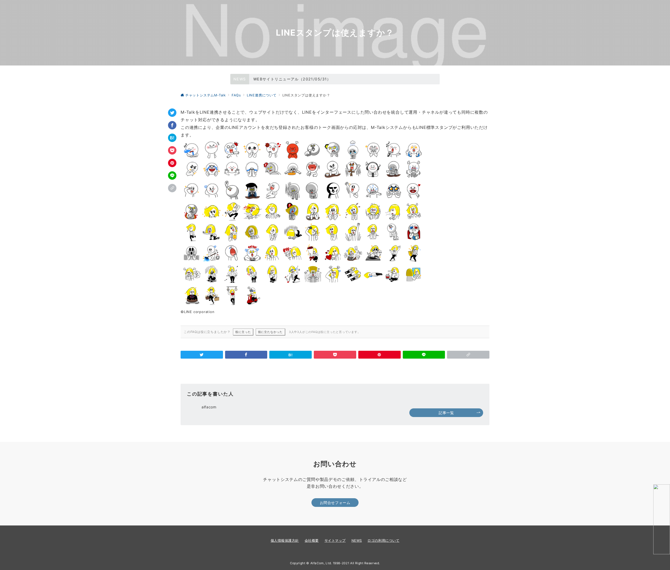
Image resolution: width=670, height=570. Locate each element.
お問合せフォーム (335, 502)
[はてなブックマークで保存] (172, 138)
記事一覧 (446, 412)
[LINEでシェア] (172, 175)
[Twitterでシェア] (172, 112)
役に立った (243, 332)
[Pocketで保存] (172, 150)
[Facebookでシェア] (172, 125)
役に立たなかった (270, 332)
